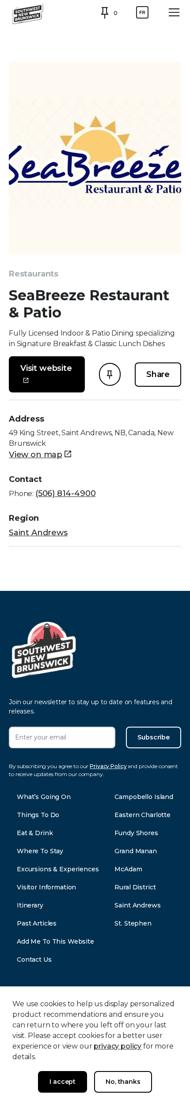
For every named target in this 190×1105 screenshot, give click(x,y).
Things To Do (38, 815)
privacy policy (117, 1046)
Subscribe (153, 737)
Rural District (135, 887)
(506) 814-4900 (65, 493)
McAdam (128, 869)
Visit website (46, 368)
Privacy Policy (108, 766)
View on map (35, 454)
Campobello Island (143, 797)
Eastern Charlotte (142, 815)
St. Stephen (132, 923)
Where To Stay (40, 851)
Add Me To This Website (55, 941)
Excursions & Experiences (58, 869)
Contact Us (34, 959)
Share (158, 374)
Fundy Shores (136, 833)
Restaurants (33, 274)
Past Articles (37, 923)
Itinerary (30, 905)
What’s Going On (44, 797)
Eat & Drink (35, 833)
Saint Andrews (38, 533)
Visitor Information (46, 887)
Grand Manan (135, 851)
